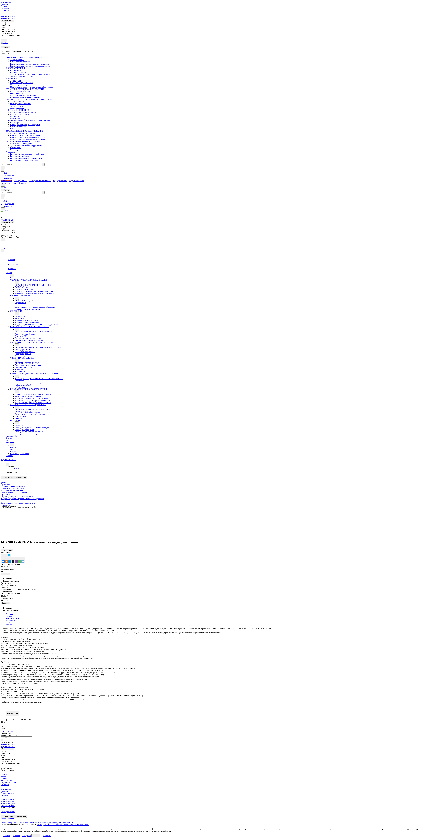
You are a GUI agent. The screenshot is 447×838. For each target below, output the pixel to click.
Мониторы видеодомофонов (12, 490)
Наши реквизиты (8, 812)
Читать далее (329, 829)
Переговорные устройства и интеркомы (17, 497)
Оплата (8, 622)
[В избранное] (6, 555)
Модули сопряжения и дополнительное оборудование (22, 499)
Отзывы (9, 616)
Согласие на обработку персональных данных (54, 823)
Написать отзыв (12, 713)
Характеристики (12, 618)
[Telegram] (22, 561)
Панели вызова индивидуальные (14, 492)
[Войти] (2, 243)
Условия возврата (8, 804)
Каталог (4, 774)
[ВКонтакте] (3, 561)
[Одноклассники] (6, 561)
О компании (6, 789)
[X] (13, 561)
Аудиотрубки (6, 495)
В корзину (5, 574)
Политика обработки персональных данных (18, 823)
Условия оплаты (7, 799)
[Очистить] (43, 164)
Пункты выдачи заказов (10, 793)
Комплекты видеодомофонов (12, 488)
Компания (5, 785)
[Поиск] (3, 239)
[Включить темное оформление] (4, 40)
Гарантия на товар (8, 806)
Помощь (4, 795)
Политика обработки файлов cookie (75, 825)
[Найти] (3, 167)
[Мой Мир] (9, 561)
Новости (4, 791)
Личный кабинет (7, 819)
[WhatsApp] (19, 561)
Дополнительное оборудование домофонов (18, 503)
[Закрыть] (2, 250)
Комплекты (5, 505)
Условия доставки (8, 801)
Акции (3, 776)
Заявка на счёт (25, 183)
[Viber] (16, 561)
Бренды (4, 778)
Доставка (9, 625)
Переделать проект (8, 183)
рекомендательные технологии (48, 825)
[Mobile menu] (3, 208)
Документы (10, 620)
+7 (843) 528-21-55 (8, 16)
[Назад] (12, 275)
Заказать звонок (7, 21)
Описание (10, 614)
